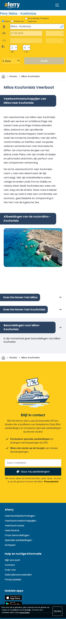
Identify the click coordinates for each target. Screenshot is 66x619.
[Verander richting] (61, 26)
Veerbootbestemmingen (20, 516)
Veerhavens (12, 530)
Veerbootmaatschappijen (20, 520)
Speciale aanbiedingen (18, 540)
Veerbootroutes (14, 525)
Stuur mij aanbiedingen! (35, 471)
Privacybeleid (51, 481)
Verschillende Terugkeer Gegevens (38, 20)
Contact (10, 565)
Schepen (10, 545)
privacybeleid (24, 612)
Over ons (10, 570)
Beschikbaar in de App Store (13, 597)
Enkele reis (19, 21)
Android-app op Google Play (13, 603)
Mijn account (12, 560)
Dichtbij (57, 611)
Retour (7, 21)
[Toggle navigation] (57, 5)
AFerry (9, 509)
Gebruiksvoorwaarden (18, 574)
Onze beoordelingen (17, 535)
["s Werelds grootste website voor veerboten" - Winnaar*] (12, 5)
